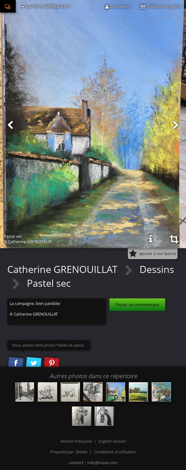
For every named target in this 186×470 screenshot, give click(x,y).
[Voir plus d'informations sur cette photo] (150, 238)
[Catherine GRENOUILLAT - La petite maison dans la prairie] (138, 392)
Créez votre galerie (163, 6)
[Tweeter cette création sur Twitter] (33, 363)
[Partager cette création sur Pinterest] (51, 363)
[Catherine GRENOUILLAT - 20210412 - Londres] (24, 392)
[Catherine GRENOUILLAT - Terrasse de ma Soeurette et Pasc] (161, 392)
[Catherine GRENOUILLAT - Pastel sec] (115, 392)
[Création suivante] (175, 125)
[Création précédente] (10, 125)
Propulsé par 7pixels (68, 451)
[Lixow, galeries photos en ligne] (8, 6)
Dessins (157, 269)
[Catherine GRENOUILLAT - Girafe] (104, 416)
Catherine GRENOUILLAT (63, 269)
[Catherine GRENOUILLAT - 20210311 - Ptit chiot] (47, 392)
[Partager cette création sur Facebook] (15, 363)
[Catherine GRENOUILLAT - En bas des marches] (81, 416)
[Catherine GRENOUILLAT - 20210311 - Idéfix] (70, 392)
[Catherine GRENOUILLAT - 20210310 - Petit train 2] (93, 392)
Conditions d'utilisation (115, 451)
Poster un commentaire (137, 304)
